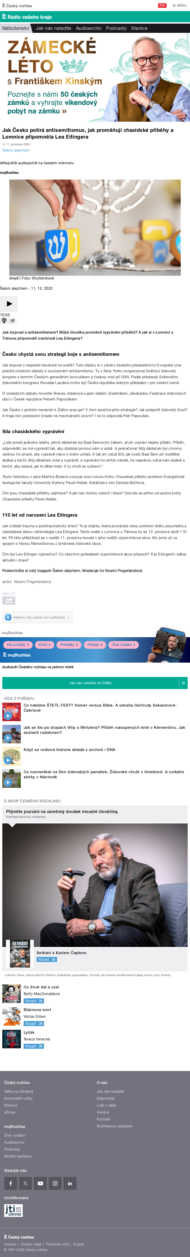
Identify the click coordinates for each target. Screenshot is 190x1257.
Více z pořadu (19, 698)
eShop (9, 1112)
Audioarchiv (88, 28)
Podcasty (116, 28)
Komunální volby (18, 1098)
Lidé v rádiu (107, 1105)
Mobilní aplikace (18, 1156)
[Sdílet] (12, 321)
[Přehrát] (9, 304)
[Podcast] (4, 321)
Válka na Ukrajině (18, 1091)
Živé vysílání (122, 644)
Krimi (43, 644)
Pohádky (67, 644)
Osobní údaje (31, 1244)
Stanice (139, 28)
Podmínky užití (57, 1244)
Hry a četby (16, 644)
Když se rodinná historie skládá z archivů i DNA (69, 749)
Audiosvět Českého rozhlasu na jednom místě (37, 667)
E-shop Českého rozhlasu (32, 801)
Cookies (10, 1244)
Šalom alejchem (16, 150)
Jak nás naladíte (53, 28)
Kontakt (103, 1119)
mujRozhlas (12, 633)
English (78, 1244)
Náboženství (15, 28)
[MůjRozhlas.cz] (9, 173)
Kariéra (103, 1112)
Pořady (93, 644)
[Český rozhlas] (17, 5)
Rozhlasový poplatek (115, 1126)
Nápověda (105, 1098)
